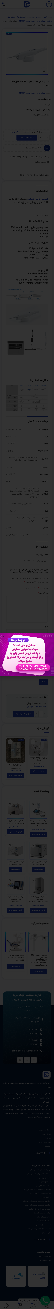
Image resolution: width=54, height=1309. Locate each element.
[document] (27, 654)
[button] (4, 637)
